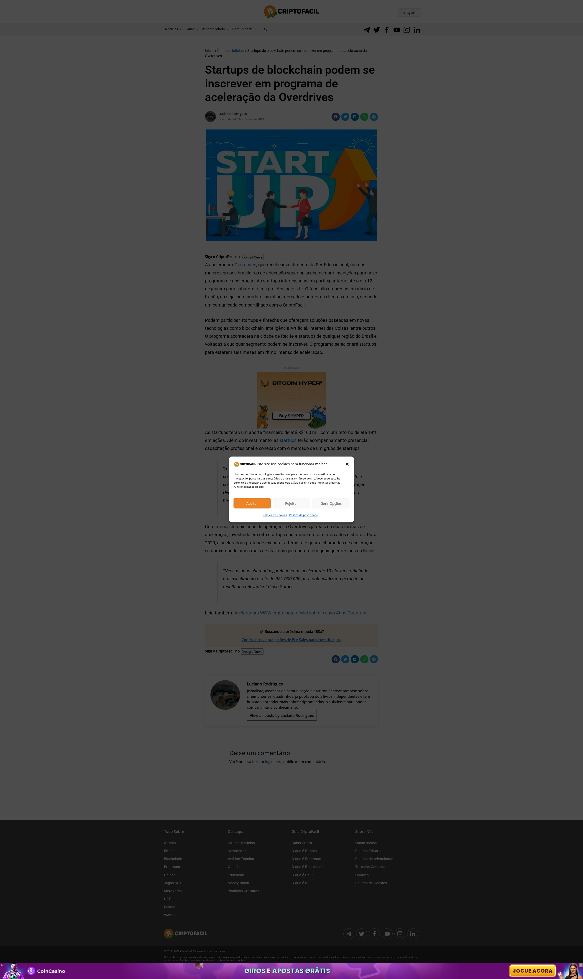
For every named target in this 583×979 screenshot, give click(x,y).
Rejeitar (291, 503)
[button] (347, 464)
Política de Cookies (275, 515)
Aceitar (252, 503)
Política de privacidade (303, 515)
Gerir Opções (331, 503)
